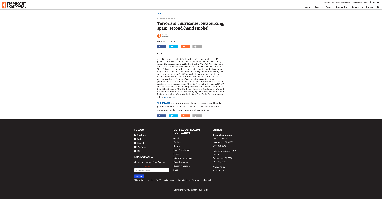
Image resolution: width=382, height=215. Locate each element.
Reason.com (358, 7)
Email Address (142, 166)
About (308, 7)
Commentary (166, 18)
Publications (342, 7)
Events (365, 2)
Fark (174, 97)
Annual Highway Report (343, 2)
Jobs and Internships (182, 158)
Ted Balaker (163, 103)
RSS (138, 151)
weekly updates (145, 162)
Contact (177, 142)
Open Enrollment (357, 2)
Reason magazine (181, 166)
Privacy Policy (219, 167)
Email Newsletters (181, 150)
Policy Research (180, 162)
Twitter (140, 139)
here (166, 97)
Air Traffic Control (329, 2)
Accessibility (218, 170)
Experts (319, 7)
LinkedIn (141, 143)
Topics (329, 7)
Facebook (141, 135)
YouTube (142, 147)
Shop (175, 170)
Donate (369, 7)
